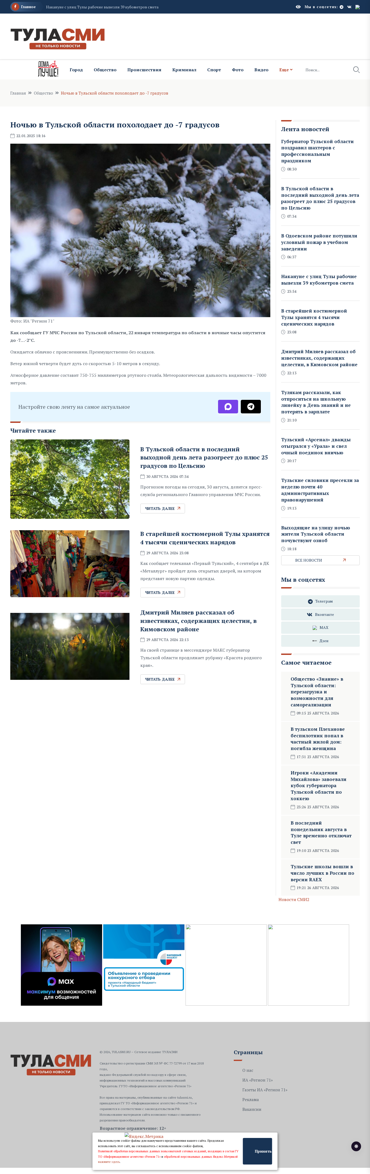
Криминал (184, 70)
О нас (247, 1070)
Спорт (214, 70)
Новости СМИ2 (293, 899)
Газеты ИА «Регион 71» (264, 1089)
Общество (105, 70)
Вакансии (251, 1109)
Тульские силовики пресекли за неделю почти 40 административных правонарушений (320, 490)
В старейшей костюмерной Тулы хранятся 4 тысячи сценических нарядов (205, 538)
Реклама (250, 1099)
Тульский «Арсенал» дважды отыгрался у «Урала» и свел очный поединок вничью (316, 446)
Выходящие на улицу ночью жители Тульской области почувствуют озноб (315, 534)
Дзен (324, 640)
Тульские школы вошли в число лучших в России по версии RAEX (322, 873)
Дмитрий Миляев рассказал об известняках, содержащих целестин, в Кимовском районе (198, 620)
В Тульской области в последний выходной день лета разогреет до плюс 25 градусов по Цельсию (204, 457)
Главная (18, 93)
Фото (238, 70)
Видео (261, 70)
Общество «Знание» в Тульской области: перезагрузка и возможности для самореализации (317, 692)
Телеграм (324, 601)
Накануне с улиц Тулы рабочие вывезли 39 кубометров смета (102, 6)
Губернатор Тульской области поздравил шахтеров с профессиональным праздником (317, 151)
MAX (324, 627)
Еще (284, 70)
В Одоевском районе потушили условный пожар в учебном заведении (319, 242)
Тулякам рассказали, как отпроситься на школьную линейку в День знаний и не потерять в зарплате (316, 402)
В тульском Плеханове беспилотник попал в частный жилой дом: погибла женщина (318, 738)
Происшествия (144, 70)
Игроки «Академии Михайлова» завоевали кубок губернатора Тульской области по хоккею (318, 786)
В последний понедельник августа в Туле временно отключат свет (321, 832)
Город (76, 70)
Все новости (308, 560)
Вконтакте (324, 614)
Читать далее (160, 508)
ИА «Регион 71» (257, 1080)
